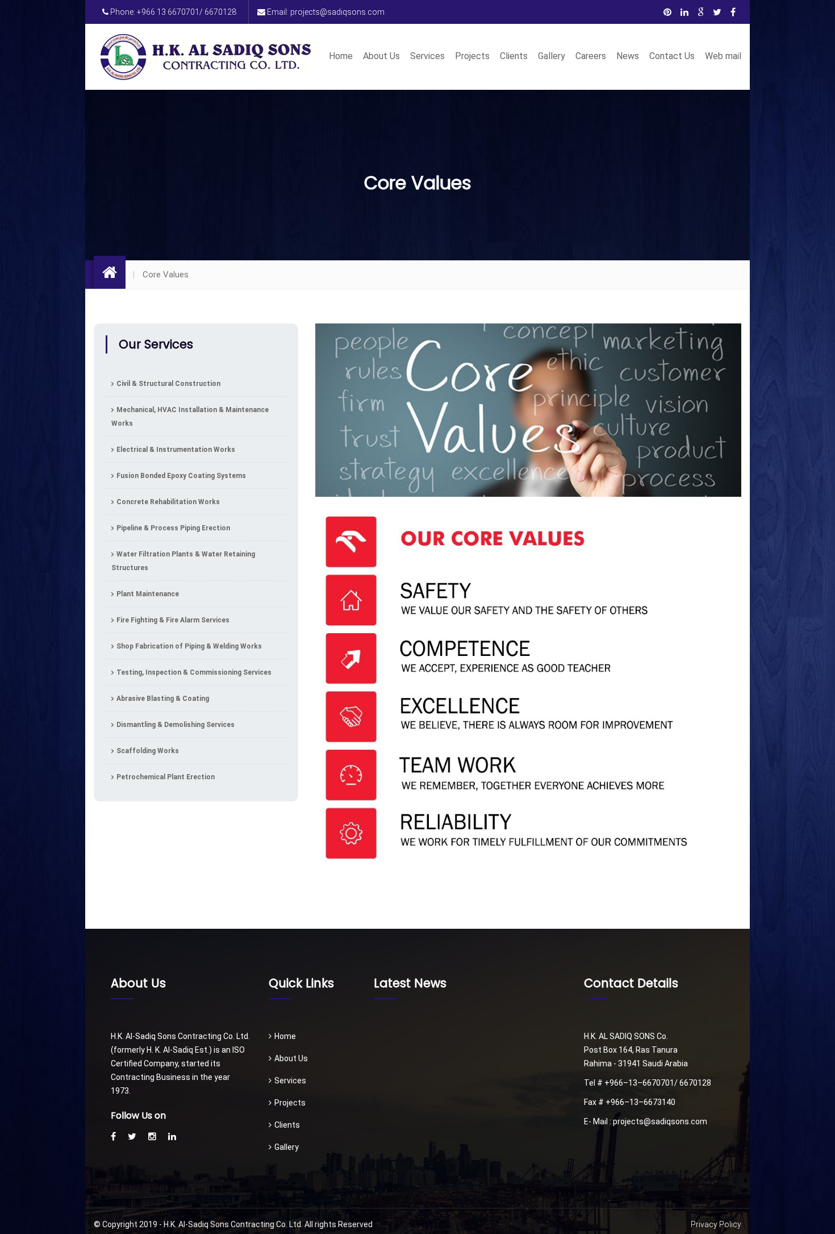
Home (341, 56)
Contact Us (672, 56)
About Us (381, 56)
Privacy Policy (716, 1224)
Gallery (551, 56)
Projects (472, 56)
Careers (590, 56)
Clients (514, 56)
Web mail (723, 56)
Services (427, 56)
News (627, 56)
